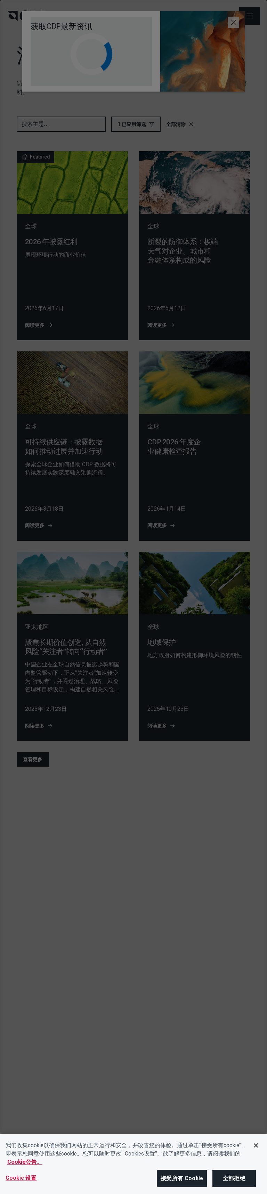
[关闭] (256, 1145)
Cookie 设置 (21, 1178)
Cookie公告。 (24, 1162)
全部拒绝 (234, 1178)
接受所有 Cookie (182, 1178)
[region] (133, 1164)
